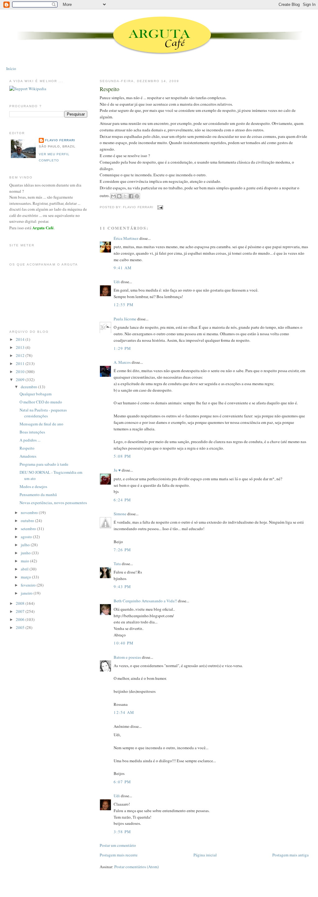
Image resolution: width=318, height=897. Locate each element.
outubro (28, 520)
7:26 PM (122, 549)
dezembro (29, 386)
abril (25, 569)
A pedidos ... (30, 440)
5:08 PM (122, 456)
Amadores (28, 456)
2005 (20, 627)
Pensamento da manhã (38, 494)
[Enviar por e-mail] (113, 196)
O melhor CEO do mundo (41, 402)
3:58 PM (122, 831)
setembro (29, 528)
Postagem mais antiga (290, 855)
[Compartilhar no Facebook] (131, 196)
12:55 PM (124, 304)
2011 (20, 363)
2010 (20, 371)
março (26, 577)
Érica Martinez (126, 238)
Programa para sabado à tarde (44, 464)
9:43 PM (122, 586)
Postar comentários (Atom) (136, 866)
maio (25, 561)
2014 (20, 339)
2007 (20, 611)
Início (11, 68)
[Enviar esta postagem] (159, 207)
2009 (20, 379)
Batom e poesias (127, 657)
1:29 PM (122, 348)
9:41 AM (123, 267)
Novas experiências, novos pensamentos (53, 502)
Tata (117, 563)
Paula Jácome (125, 319)
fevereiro (29, 585)
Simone (120, 514)
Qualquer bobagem (36, 394)
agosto (27, 536)
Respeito (109, 89)
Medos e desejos (33, 486)
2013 (20, 347)
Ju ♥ (117, 470)
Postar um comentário (118, 845)
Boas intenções (32, 432)
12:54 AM (124, 712)
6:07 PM (122, 782)
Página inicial (205, 855)
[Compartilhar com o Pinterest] (137, 196)
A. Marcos (122, 362)
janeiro (27, 593)
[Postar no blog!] (119, 196)
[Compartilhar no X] (125, 196)
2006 (20, 619)
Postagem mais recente (119, 855)
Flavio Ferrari (60, 140)
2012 (20, 355)
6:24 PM (122, 500)
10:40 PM (124, 643)
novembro (30, 512)
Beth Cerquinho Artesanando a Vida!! (145, 601)
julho (26, 544)
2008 (20, 603)
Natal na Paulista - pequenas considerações (43, 413)
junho (26, 553)
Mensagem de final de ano (41, 424)
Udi (117, 281)
